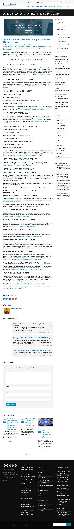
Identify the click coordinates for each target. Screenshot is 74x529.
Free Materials (51, 6)
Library (32, 6)
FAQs (58, 143)
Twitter (7, 299)
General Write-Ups (61, 29)
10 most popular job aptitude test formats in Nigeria (30, 287)
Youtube (59, 23)
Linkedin (16, 465)
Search (68, 524)
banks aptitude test (34, 48)
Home (28, 6)
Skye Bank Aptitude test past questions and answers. (22, 226)
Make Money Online (60, 80)
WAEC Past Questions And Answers (61, 107)
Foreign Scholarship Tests (61, 59)
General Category (59, 66)
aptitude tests (28, 46)
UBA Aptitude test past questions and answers (30, 281)
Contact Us (30, 3)
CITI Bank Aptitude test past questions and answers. (30, 109)
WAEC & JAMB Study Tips (63, 48)
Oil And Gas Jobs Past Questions (60, 85)
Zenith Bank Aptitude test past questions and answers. (17, 216)
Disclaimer (59, 158)
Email (16, 299)
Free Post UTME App (61, 128)
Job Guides (59, 32)
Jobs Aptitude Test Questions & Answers (62, 75)
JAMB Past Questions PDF (61, 72)
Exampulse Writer (11, 45)
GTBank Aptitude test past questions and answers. (28, 259)
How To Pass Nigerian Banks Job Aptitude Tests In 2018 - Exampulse (32, 350)
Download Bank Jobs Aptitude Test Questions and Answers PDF (29, 284)
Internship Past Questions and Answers (62, 69)
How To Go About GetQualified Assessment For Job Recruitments (30, 433)
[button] (26, 454)
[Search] (61, 3)
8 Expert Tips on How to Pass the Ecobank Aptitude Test (63, 495)
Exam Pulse (21, 525)
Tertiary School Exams (60, 104)
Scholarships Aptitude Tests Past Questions (62, 99)
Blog (45, 6)
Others (57, 88)
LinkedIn (10, 299)
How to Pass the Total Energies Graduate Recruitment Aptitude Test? (12, 422)
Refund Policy (60, 153)
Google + (13, 299)
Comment (9, 371)
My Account (59, 145)
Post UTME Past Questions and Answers (62, 91)
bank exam (34, 46)
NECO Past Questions (60, 82)
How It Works (39, 6)
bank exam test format (43, 46)
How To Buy (59, 123)
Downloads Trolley (61, 148)
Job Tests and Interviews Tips (24, 45)
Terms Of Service (61, 151)
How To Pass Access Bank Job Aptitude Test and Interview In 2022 (47, 429)
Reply (50, 325)
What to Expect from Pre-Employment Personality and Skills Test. (63, 490)
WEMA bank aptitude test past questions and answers (31, 247)
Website (8, 398)
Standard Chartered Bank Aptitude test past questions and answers (25, 269)
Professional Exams (60, 96)
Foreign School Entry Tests (61, 61)
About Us (23, 3)
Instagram (62, 23)
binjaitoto (59, 135)
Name (8, 386)
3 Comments (8, 49)
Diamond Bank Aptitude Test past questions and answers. (29, 155)
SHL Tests (42, 48)
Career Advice (61, 34)
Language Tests (59, 78)
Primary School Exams (60, 94)
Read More (11, 437)
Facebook (4, 299)
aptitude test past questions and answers (14, 46)
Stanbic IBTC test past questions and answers (30, 236)
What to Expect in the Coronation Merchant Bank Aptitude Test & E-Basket (63, 514)
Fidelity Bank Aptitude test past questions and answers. (17, 165)
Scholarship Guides (61, 41)
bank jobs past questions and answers (21, 48)
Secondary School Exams (61, 102)
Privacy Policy (60, 156)
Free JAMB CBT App (61, 126)
